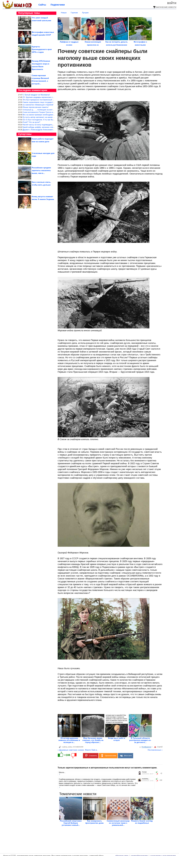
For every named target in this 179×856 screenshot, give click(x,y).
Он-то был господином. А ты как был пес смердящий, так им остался (52, 120)
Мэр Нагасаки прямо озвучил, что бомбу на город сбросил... (92, 740)
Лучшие (85, 13)
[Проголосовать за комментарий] (157, 774)
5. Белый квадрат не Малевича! (36, 95)
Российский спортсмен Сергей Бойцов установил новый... (71, 823)
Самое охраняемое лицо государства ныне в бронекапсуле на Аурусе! (53, 102)
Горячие (74, 13)
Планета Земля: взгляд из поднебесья (142, 822)
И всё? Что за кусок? (31, 122)
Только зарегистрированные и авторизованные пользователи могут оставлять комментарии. (107, 768)
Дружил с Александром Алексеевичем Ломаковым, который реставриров (54, 130)
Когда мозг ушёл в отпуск (116, 739)
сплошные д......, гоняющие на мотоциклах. (41, 110)
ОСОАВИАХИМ (78, 747)
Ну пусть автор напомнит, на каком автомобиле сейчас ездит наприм (52, 117)
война (70, 747)
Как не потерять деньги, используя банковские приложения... (116, 45)
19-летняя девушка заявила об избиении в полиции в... (69, 740)
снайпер (64, 747)
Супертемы (24, 134)
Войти (171, 3)
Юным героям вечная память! (35, 107)
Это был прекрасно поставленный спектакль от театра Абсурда (50, 100)
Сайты (42, 4)
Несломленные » (155, 750)
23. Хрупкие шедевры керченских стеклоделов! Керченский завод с (51, 97)
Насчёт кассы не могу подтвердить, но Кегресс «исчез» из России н (52, 125)
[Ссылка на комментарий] (59, 774)
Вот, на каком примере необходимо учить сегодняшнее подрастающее (53, 115)
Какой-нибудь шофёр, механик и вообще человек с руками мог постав (53, 127)
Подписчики (58, 4)
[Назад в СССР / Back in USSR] (17, 8)
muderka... (145, 779)
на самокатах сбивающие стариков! (38, 105)
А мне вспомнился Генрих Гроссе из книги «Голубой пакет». (48, 112)
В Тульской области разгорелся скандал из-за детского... (140, 740)
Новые (64, 13)
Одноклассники (110, 756)
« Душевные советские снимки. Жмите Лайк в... (78, 750)
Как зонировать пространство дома (94, 822)
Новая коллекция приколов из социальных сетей (93, 45)
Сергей (159, 747)
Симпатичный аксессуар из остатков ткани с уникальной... (118, 823)
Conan (144, 772)
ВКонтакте (128, 756)
